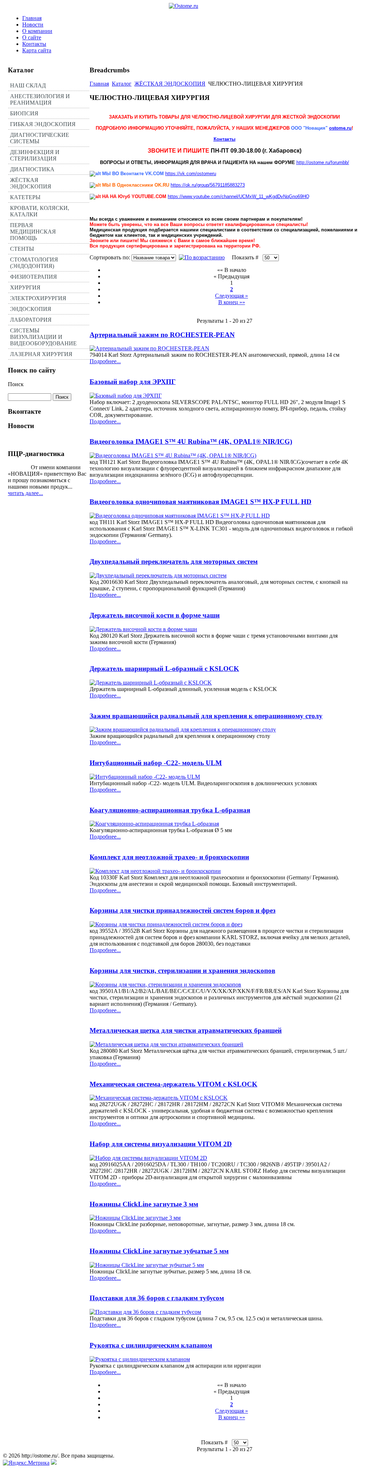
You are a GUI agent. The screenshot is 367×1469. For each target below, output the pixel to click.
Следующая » (231, 296)
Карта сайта (36, 50)
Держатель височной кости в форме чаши (155, 615)
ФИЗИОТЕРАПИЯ (33, 277)
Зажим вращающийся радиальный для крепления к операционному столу (206, 716)
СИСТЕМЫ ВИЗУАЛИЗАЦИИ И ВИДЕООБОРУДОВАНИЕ (43, 336)
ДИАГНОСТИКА (32, 169)
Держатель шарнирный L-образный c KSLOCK (164, 668)
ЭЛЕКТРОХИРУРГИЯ (38, 298)
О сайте (31, 37)
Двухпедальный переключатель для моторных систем (174, 561)
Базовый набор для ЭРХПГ (133, 381)
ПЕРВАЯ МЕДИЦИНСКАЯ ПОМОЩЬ (33, 231)
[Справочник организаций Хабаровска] (54, 1463)
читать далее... (25, 493)
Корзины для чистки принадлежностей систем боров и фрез (183, 910)
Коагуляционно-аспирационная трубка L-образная (170, 810)
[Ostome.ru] (183, 6)
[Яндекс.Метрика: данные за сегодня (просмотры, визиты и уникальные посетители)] (26, 1463)
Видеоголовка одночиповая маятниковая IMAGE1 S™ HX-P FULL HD (200, 501)
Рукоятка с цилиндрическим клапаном (151, 1345)
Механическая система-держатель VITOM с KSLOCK (173, 1084)
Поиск (16, 384)
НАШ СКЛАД (28, 85)
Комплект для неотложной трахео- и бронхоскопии (169, 857)
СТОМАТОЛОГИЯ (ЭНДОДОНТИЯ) (34, 262)
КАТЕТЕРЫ (25, 197)
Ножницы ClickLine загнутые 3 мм (144, 1204)
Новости (32, 24)
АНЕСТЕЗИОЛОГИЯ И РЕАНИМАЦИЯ (40, 99)
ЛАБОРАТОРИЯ (31, 320)
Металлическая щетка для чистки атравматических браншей (186, 1030)
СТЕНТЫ (22, 249)
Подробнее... (105, 361)
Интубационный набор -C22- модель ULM (156, 763)
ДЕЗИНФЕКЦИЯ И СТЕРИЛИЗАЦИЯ (34, 155)
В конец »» (231, 302)
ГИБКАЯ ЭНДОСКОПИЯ (43, 124)
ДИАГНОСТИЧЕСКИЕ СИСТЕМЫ (39, 138)
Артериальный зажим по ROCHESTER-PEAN (162, 335)
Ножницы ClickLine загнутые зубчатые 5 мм (159, 1251)
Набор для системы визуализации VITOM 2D (161, 1144)
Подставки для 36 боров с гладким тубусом (157, 1298)
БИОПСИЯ (24, 113)
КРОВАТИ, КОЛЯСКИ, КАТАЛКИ (39, 211)
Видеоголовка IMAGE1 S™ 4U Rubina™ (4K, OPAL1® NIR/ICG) (191, 441)
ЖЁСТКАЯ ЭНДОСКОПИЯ (30, 183)
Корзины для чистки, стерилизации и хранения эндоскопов (182, 970)
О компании (37, 31)
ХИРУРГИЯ (25, 287)
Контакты (34, 44)
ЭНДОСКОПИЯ (30, 309)
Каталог (122, 84)
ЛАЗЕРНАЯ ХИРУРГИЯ (41, 354)
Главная (32, 18)
